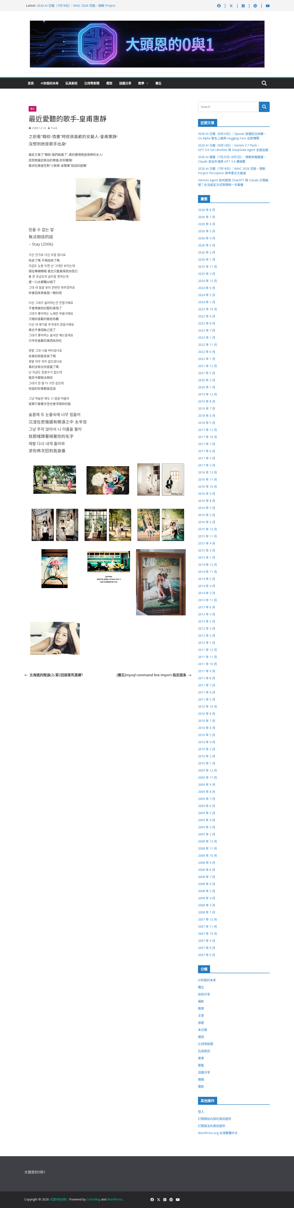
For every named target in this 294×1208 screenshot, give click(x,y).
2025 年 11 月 (207, 266)
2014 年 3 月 (206, 593)
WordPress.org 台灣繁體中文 (218, 1133)
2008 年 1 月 (206, 912)
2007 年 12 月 (207, 919)
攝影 (201, 1001)
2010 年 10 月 (207, 706)
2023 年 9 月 (206, 316)
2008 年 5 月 (206, 891)
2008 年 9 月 (206, 863)
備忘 (158, 83)
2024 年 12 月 (207, 281)
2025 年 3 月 (206, 274)
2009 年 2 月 (206, 834)
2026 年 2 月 (206, 252)
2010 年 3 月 (206, 749)
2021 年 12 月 (207, 366)
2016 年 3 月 (206, 515)
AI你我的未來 (50, 83)
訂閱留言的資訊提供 (211, 1126)
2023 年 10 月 (207, 309)
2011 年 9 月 (206, 671)
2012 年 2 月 (206, 635)
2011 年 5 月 (206, 699)
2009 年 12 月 (207, 770)
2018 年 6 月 (206, 415)
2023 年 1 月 (206, 337)
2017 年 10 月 (207, 437)
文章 (201, 1015)
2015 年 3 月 (206, 550)
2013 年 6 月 (206, 607)
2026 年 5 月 (206, 231)
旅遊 (201, 1022)
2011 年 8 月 (206, 678)
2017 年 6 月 (206, 451)
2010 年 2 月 (206, 756)
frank (54, 128)
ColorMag (93, 1199)
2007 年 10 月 (207, 933)
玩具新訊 (71, 83)
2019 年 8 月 (206, 401)
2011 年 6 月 (206, 692)
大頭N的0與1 (59, 1199)
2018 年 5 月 (206, 423)
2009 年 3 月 (206, 827)
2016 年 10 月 (207, 486)
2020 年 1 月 (206, 387)
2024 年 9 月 (206, 288)
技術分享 (204, 994)
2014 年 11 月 (207, 572)
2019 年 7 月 (206, 408)
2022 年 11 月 (207, 345)
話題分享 (125, 83)
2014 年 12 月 (207, 565)
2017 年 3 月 (206, 458)
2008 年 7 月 (206, 877)
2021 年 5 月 (206, 373)
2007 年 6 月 (206, 955)
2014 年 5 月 (206, 579)
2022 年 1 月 (206, 359)
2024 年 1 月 (206, 302)
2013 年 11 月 (207, 600)
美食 (201, 1058)
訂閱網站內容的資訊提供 (214, 1119)
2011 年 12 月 (207, 650)
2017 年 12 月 (207, 430)
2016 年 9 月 (206, 494)
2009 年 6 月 (206, 806)
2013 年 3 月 (206, 614)
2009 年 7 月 (206, 799)
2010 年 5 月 (206, 735)
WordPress (114, 1199)
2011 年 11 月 (207, 657)
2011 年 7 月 (206, 685)
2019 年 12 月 (207, 394)
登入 (201, 1112)
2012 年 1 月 (206, 643)
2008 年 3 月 (206, 905)
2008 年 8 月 (206, 870)
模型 (109, 83)
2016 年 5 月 (206, 508)
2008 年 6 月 (206, 884)
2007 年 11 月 (207, 926)
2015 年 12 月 (207, 529)
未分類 (202, 1030)
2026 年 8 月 (206, 210)
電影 (201, 1086)
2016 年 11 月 (207, 479)
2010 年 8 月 (206, 714)
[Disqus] (108, 732)
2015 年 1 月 (206, 557)
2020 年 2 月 (206, 380)
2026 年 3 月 (206, 245)
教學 (141, 83)
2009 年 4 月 (206, 820)
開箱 (201, 1079)
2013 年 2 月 (206, 621)
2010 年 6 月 (206, 728)
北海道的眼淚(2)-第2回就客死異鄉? (56, 675)
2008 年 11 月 (207, 848)
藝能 (201, 1065)
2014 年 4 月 (206, 586)
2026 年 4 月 (206, 238)
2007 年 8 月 (206, 948)
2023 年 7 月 (206, 330)
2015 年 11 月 (207, 536)
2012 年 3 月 (206, 628)
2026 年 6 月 (206, 224)
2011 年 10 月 (207, 664)
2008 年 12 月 (207, 841)
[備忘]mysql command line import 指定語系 (151, 675)
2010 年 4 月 (206, 742)
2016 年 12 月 (207, 472)
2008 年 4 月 (206, 898)
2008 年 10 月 (207, 855)
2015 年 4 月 (206, 543)
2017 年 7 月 (206, 444)
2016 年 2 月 (206, 522)
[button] (146, 83)
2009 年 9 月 (206, 784)
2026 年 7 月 (206, 217)
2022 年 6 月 (206, 352)
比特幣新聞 (91, 83)
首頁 (31, 83)
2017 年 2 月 (206, 465)
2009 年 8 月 (206, 792)
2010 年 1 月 (206, 763)
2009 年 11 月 (207, 777)
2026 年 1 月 (206, 259)
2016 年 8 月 (206, 501)
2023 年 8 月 (206, 323)
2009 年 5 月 (206, 813)
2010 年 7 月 (206, 721)
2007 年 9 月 (206, 941)
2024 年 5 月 (206, 295)
